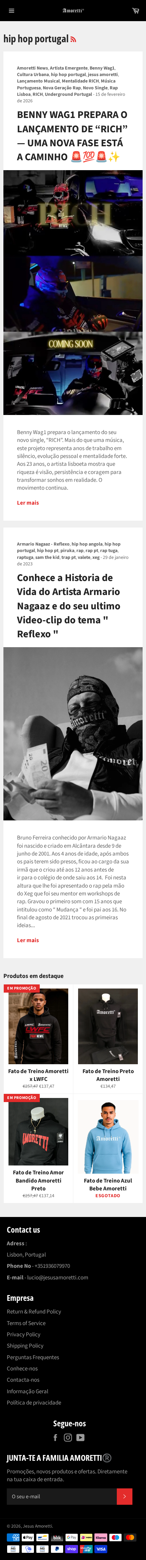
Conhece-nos (22, 1369)
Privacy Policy (23, 1335)
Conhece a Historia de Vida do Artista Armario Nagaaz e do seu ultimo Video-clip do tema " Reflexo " (69, 605)
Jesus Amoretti (37, 1526)
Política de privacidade (34, 1403)
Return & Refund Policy (34, 1312)
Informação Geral (27, 1391)
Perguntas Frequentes (33, 1357)
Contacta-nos (23, 1380)
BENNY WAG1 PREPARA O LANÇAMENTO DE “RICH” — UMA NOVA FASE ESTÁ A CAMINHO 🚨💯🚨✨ (72, 135)
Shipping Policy (25, 1346)
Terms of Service (26, 1323)
